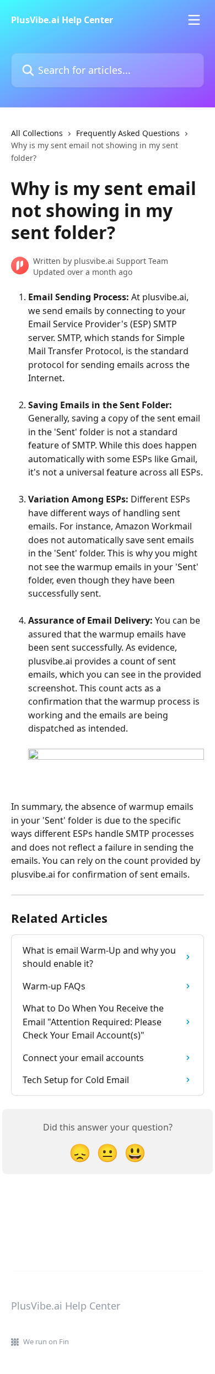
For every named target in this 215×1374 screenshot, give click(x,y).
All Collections (37, 133)
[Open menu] (194, 19)
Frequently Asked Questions (128, 133)
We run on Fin (46, 1341)
